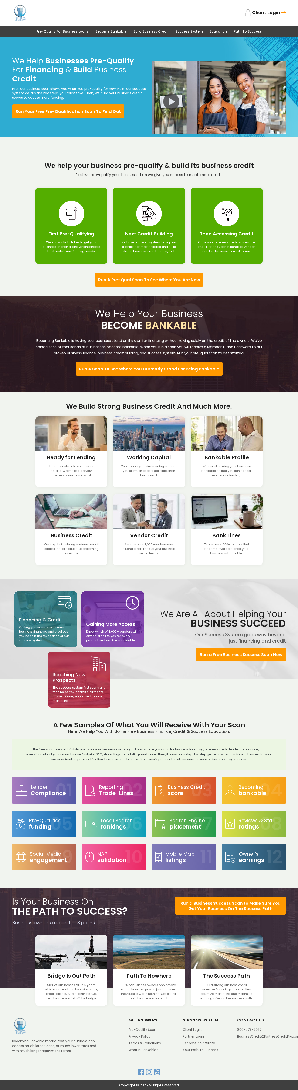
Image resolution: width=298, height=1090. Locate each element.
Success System (189, 31)
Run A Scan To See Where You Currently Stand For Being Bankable (149, 369)
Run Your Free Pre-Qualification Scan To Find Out (68, 111)
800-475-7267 (249, 1029)
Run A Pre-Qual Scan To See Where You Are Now (149, 280)
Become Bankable (110, 31)
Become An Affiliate (199, 1043)
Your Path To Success (200, 1050)
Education (218, 31)
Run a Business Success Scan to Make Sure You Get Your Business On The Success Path (230, 905)
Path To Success (248, 31)
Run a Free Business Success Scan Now (241, 654)
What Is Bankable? (143, 1050)
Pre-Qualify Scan (142, 1029)
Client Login (266, 12)
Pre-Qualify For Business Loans (62, 31)
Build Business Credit (151, 31)
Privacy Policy (139, 1036)
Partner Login (193, 1036)
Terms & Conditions (145, 1043)
